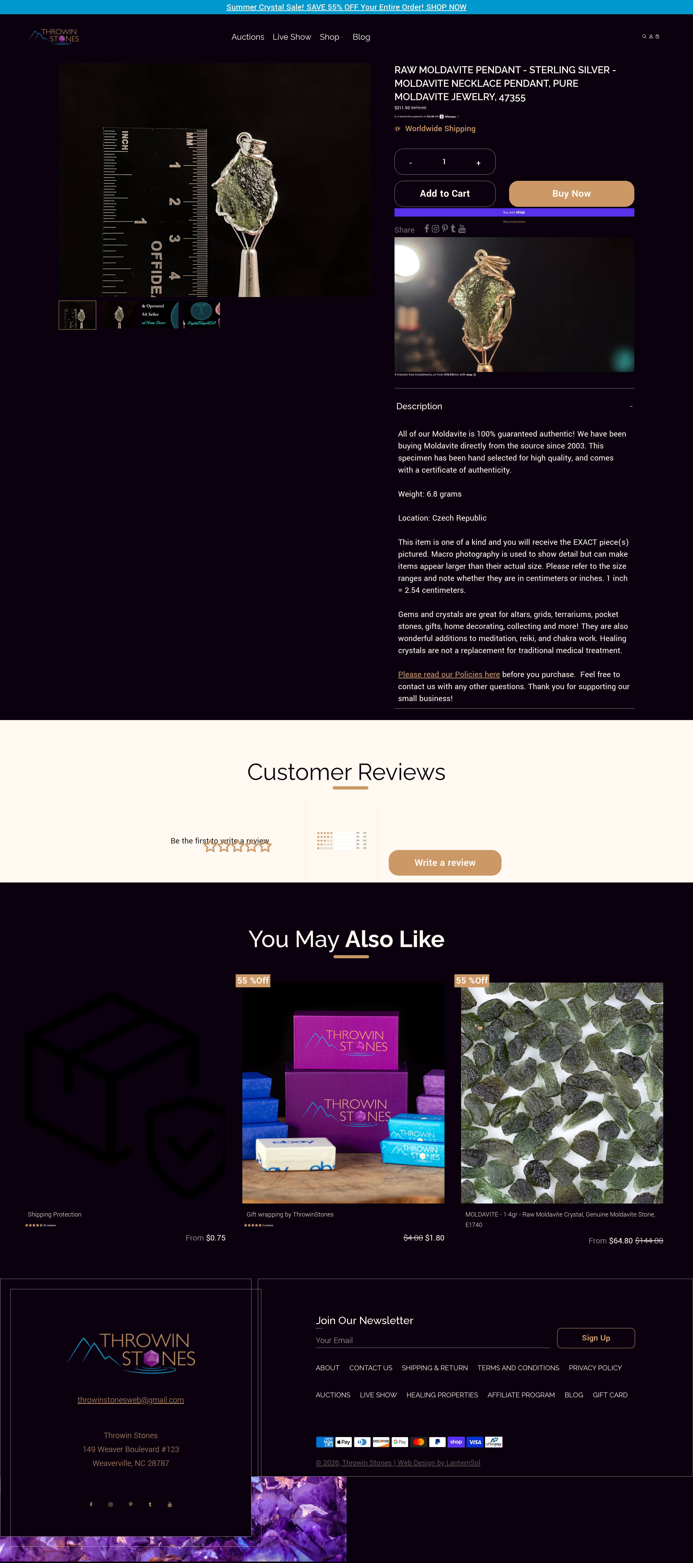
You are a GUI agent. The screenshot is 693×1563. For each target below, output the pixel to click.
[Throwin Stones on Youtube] (462, 230)
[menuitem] (248, 37)
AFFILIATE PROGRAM (521, 1395)
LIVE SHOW (378, 1395)
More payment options (514, 221)
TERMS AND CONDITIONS (518, 1368)
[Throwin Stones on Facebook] (426, 230)
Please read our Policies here (449, 674)
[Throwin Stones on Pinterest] (445, 230)
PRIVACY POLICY (595, 1368)
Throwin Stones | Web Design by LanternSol (411, 1463)
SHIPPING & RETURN (435, 1368)
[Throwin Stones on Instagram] (435, 230)
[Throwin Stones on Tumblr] (453, 230)
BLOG (574, 1395)
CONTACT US (370, 1368)
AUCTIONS (333, 1395)
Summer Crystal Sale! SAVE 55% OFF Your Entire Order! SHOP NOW (346, 7)
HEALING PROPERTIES (442, 1395)
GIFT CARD (610, 1395)
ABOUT (328, 1368)
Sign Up (596, 1338)
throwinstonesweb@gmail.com (131, 1400)
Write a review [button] (445, 863)
